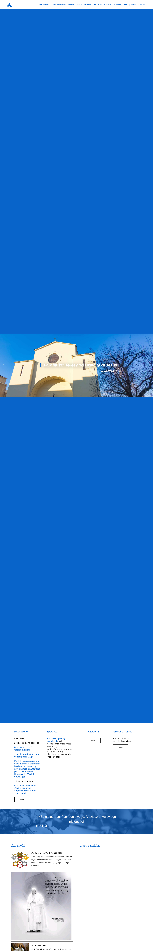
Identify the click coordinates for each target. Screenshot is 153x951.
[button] (3, 365)
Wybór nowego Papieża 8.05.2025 (46, 853)
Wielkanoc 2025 (38, 945)
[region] (76, 365)
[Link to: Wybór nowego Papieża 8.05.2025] (20, 859)
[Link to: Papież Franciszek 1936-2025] (41, 906)
